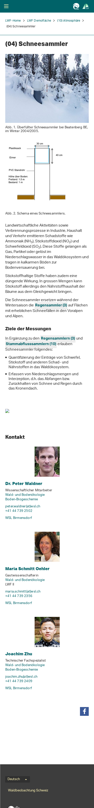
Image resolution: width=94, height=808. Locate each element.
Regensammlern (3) (58, 339)
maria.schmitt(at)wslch (23, 591)
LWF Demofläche (39, 21)
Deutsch (14, 779)
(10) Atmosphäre (68, 21)
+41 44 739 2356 (18, 596)
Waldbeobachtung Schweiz (28, 790)
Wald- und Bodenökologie (25, 495)
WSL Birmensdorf (18, 518)
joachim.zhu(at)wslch (21, 676)
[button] (84, 711)
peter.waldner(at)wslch (22, 506)
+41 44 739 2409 (18, 681)
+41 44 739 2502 (18, 511)
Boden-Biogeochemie (21, 499)
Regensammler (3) (51, 305)
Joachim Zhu (18, 653)
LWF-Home (13, 21)
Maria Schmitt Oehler (27, 568)
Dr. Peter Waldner (23, 483)
